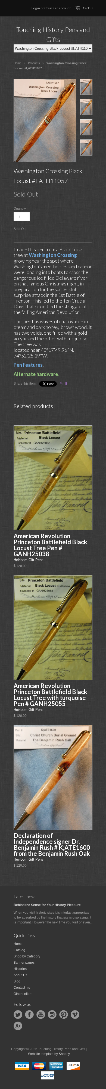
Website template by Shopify (49, 1054)
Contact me (22, 988)
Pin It (63, 383)
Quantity (20, 208)
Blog (17, 981)
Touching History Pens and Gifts (53, 34)
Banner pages (24, 962)
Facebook (29, 1014)
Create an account (57, 8)
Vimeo (75, 1014)
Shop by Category (27, 956)
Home (18, 944)
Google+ (18, 1026)
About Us (20, 975)
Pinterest (63, 1014)
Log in (36, 8)
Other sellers (23, 994)
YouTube (40, 1014)
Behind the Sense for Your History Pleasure (47, 905)
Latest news (25, 896)
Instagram (52, 1014)
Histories (20, 969)
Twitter (18, 1014)
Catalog (19, 950)
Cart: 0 (87, 8)
